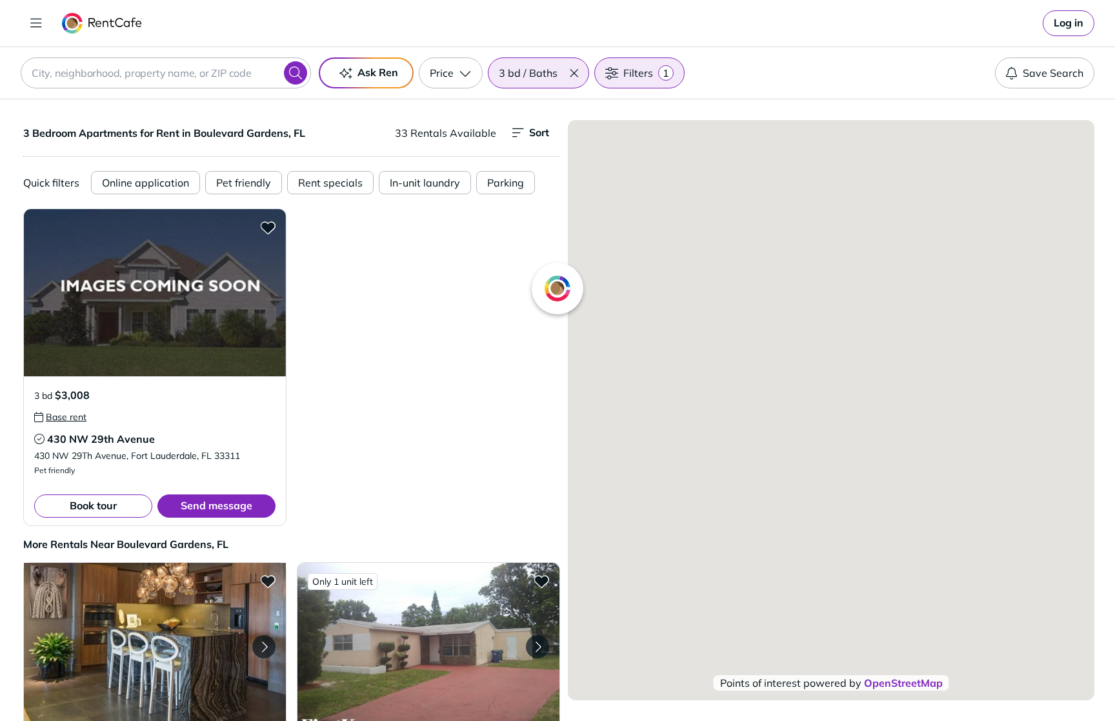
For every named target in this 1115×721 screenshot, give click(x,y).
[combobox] (166, 72)
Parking (505, 182)
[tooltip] (60, 417)
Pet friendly (243, 182)
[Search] (295, 73)
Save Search (1053, 72)
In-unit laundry (425, 182)
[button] (573, 73)
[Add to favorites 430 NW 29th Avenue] (267, 227)
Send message (216, 505)
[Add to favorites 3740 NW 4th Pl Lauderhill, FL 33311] (541, 581)
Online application (145, 182)
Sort (539, 132)
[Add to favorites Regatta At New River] (267, 581)
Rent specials (330, 182)
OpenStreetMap (903, 682)
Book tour (93, 505)
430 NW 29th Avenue (101, 438)
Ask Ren (377, 72)
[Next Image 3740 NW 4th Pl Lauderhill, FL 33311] (537, 646)
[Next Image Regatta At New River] (264, 646)
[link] (1068, 23)
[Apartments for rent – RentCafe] (102, 23)
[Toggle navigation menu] (36, 23)
